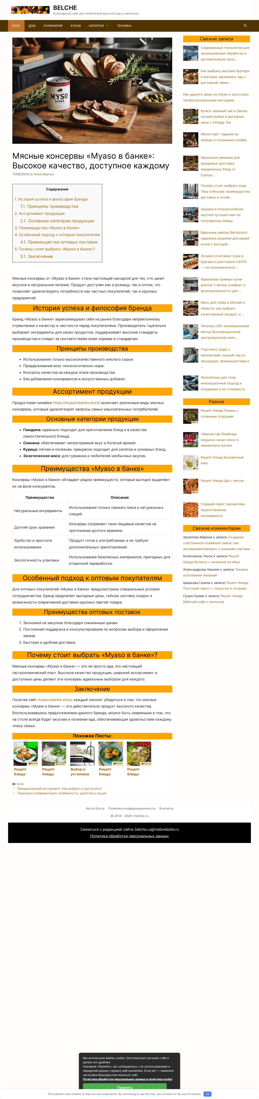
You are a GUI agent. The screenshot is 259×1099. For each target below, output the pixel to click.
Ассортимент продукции (40, 213)
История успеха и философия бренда (51, 199)
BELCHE (65, 7)
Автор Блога (95, 808)
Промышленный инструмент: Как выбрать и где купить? (59, 788)
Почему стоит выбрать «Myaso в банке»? (55, 249)
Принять (125, 1087)
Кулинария (53, 26)
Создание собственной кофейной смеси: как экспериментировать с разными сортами (216, 543)
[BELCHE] (30, 9)
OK (207, 1094)
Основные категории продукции (57, 220)
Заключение (36, 256)
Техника (124, 26)
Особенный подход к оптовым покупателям (57, 234)
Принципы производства (49, 206)
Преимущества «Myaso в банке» (47, 228)
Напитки (96, 26)
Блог (16, 26)
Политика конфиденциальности (131, 808)
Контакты (166, 808)
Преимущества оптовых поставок (59, 242)
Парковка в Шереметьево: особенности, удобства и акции (61, 793)
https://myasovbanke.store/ (76, 403)
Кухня (76, 26)
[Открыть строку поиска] (245, 26)
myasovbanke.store (54, 700)
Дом (32, 26)
